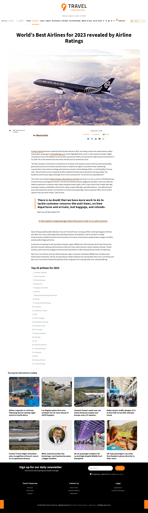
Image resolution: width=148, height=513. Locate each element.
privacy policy (104, 266)
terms (95, 266)
